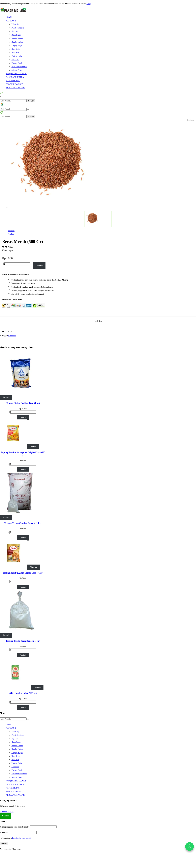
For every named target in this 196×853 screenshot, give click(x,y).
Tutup (89, 4)
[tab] (98, 321)
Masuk (4, 843)
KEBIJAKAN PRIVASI (15, 88)
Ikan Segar (15, 49)
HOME (9, 17)
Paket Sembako (17, 28)
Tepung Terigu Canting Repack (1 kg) (22, 523)
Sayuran (14, 31)
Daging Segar (17, 45)
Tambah (39, 266)
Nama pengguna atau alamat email (14, 827)
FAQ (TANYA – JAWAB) (16, 74)
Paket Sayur (16, 24)
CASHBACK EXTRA (15, 77)
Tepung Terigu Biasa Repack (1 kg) (23, 641)
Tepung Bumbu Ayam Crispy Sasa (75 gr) (23, 572)
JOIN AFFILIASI (13, 81)
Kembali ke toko (6, 812)
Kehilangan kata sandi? (21, 838)
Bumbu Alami (17, 38)
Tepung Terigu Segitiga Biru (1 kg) (23, 403)
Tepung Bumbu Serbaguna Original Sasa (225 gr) (23, 454)
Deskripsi (98, 321)
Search (31, 101)
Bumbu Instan (17, 42)
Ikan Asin (15, 52)
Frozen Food (16, 63)
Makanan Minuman (19, 66)
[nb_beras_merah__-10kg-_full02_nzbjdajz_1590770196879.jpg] (49, 204)
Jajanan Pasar (16, 70)
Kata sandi (4, 832)
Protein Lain (16, 56)
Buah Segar (16, 35)
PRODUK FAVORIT (14, 84)
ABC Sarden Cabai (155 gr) (23, 693)
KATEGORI (11, 21)
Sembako (15, 59)
